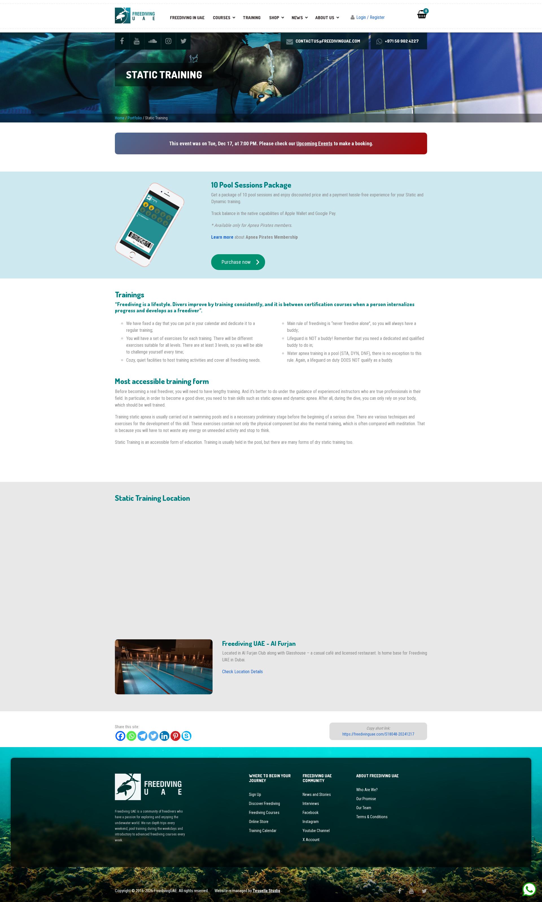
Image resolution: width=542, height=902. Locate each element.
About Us (324, 17)
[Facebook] (120, 736)
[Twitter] (153, 736)
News (297, 17)
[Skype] (186, 736)
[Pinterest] (175, 736)
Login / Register (370, 17)
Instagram (311, 821)
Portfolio (135, 118)
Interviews (311, 803)
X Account (311, 839)
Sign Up (255, 794)
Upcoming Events (314, 143)
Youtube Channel (316, 830)
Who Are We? (367, 789)
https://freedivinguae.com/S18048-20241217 (378, 734)
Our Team (363, 808)
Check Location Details (242, 671)
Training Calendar (262, 830)
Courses (221, 17)
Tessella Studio (266, 890)
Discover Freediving (264, 803)
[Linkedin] (164, 736)
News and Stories (317, 794)
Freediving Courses (264, 812)
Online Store (258, 821)
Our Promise (366, 798)
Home (119, 118)
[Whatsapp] (131, 736)
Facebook (310, 812)
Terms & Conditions (372, 817)
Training (252, 17)
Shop (274, 17)
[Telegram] (142, 736)
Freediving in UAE (187, 17)
